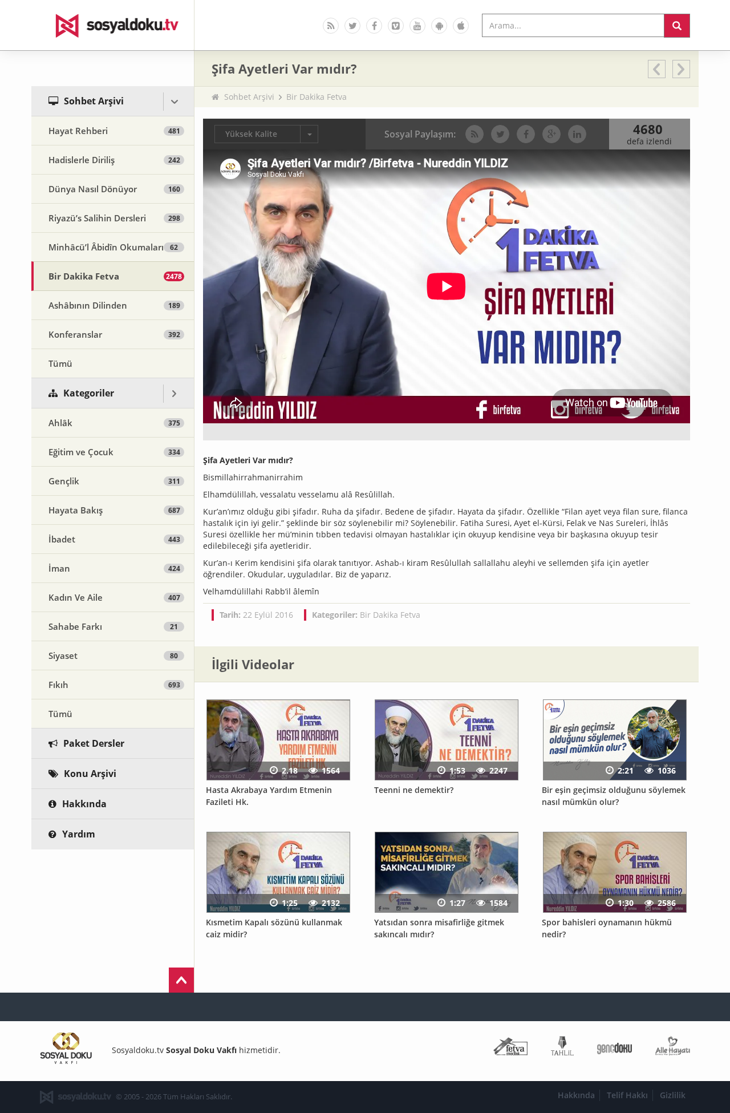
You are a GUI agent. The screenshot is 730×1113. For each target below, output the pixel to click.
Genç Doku (614, 1048)
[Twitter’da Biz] (352, 26)
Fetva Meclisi (510, 1048)
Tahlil (562, 1048)
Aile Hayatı (672, 1048)
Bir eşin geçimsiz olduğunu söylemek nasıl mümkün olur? (614, 795)
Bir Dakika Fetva (316, 96)
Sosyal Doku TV (112, 25)
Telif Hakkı (627, 1095)
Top (181, 980)
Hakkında (576, 1095)
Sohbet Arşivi (249, 96)
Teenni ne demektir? (413, 789)
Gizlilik (673, 1095)
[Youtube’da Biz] (417, 26)
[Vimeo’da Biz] (396, 26)
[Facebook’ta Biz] (374, 26)
